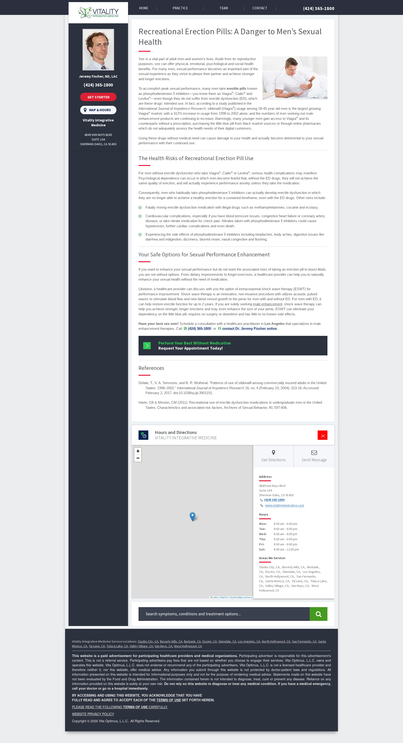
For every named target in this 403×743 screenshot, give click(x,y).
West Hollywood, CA (188, 646)
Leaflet (215, 597)
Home (143, 8)
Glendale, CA (227, 641)
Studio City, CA (148, 641)
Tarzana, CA (97, 646)
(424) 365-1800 (318, 8)
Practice (180, 8)
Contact (260, 8)
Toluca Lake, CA (117, 646)
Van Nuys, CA (163, 646)
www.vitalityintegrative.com (284, 505)
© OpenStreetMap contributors (240, 597)
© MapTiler (223, 597)
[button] (192, 517)
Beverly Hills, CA (171, 641)
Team (223, 8)
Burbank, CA (192, 641)
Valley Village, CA (141, 646)
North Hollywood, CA (276, 641)
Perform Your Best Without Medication (194, 345)
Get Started (98, 97)
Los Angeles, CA (249, 641)
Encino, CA (209, 641)
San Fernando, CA (304, 641)
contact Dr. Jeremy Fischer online (249, 328)
